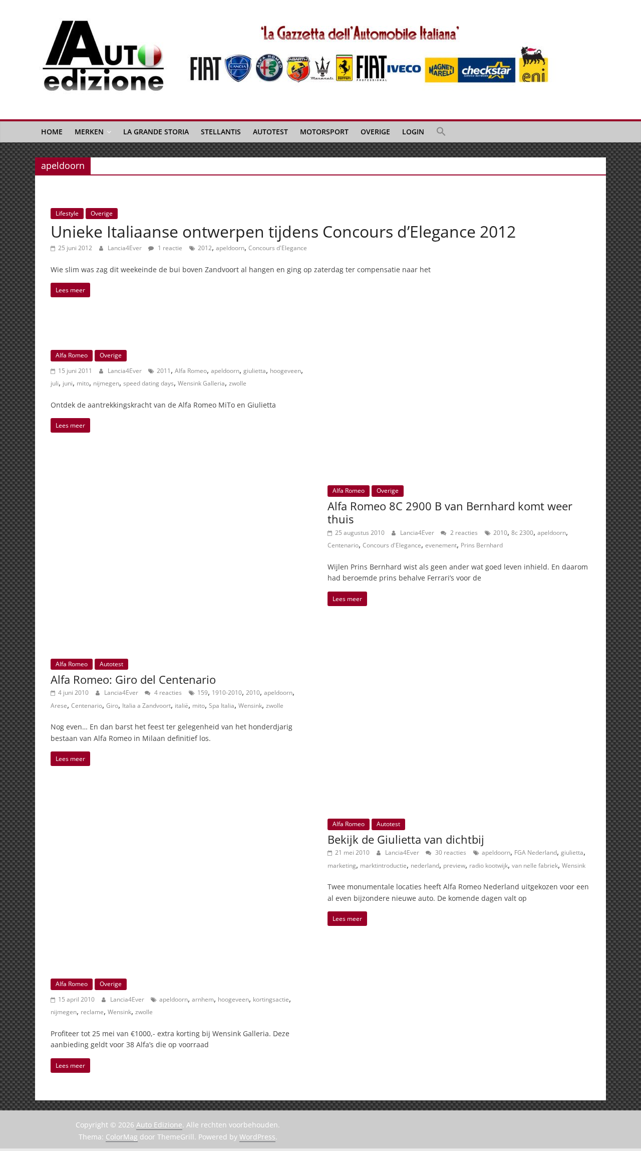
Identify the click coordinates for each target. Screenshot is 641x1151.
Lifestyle (67, 213)
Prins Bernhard (482, 545)
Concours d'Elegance (277, 248)
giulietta (254, 370)
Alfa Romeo (72, 355)
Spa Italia (221, 705)
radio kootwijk (488, 865)
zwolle (237, 383)
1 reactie (169, 248)
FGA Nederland (535, 852)
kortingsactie (271, 999)
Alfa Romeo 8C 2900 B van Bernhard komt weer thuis (450, 512)
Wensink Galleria (201, 383)
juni (68, 383)
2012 (205, 248)
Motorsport (324, 131)
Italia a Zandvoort (146, 705)
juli (55, 383)
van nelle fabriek (535, 865)
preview (454, 865)
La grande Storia (156, 131)
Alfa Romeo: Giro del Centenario (133, 679)
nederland (425, 865)
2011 (164, 370)
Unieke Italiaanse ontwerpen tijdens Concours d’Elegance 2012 (283, 231)
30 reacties (450, 852)
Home (52, 131)
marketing (342, 865)
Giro (112, 705)
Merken (89, 131)
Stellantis (221, 131)
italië (181, 705)
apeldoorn (230, 248)
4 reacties (167, 692)
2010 (500, 532)
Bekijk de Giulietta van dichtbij (406, 839)
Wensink (250, 705)
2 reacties (463, 532)
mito (83, 383)
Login (413, 131)
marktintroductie (383, 865)
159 (202, 692)
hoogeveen (285, 370)
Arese (59, 705)
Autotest (270, 131)
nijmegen (106, 383)
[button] (441, 131)
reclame (92, 1012)
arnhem (203, 999)
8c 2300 (522, 532)
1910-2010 (227, 692)
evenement (441, 545)
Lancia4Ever (125, 248)
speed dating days (148, 383)
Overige (375, 131)
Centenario (343, 545)
